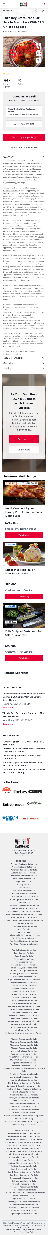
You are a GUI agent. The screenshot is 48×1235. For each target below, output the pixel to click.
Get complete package (24, 137)
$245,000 (11, 523)
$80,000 (10, 584)
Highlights (8, 368)
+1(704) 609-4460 (26, 124)
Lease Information (13, 357)
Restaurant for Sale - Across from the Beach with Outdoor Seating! (23, 771)
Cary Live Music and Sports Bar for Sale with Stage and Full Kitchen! (23, 750)
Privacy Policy (29, 1232)
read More (7, 707)
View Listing (24, 535)
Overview (8, 156)
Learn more (24, 449)
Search (9, 10)
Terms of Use (18, 1232)
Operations (9, 363)
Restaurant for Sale (19, 174)
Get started (24, 439)
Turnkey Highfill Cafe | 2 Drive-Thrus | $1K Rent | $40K (23, 743)
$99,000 (10, 646)
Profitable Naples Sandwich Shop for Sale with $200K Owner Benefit (22, 764)
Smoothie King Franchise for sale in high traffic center (21, 757)
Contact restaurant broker (24, 147)
